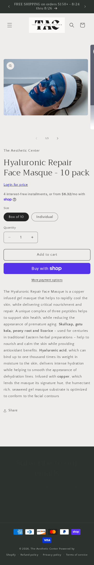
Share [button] (13, 410)
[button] (9, 25)
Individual (44, 217)
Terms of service (77, 554)
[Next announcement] (85, 6)
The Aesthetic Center (45, 548)
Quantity (10, 227)
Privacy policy (52, 554)
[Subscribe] (79, 506)
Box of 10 (16, 217)
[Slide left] (36, 138)
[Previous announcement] (9, 6)
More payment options (47, 280)
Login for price (16, 185)
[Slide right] (57, 138)
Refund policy (29, 554)
